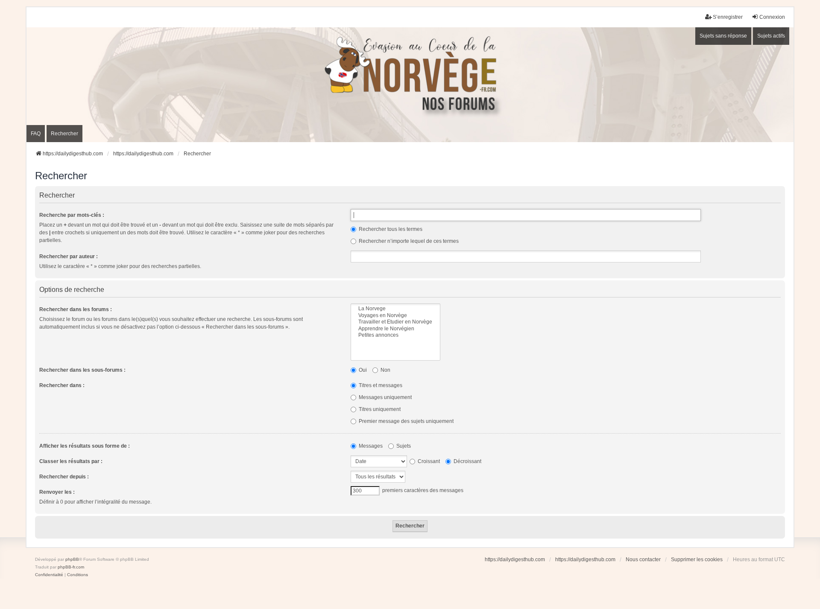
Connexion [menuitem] (772, 17)
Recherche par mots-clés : (71, 215)
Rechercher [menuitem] (64, 134)
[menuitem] (49, 575)
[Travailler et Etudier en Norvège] (395, 322)
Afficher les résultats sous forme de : (84, 446)
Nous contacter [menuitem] (643, 559)
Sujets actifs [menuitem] (771, 36)
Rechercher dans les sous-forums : (82, 370)
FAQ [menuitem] (36, 134)
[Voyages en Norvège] (395, 315)
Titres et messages (379, 385)
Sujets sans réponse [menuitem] (723, 36)
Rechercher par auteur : (68, 256)
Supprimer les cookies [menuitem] (697, 559)
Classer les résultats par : (70, 461)
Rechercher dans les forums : (75, 309)
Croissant (428, 461)
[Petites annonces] (395, 335)
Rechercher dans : (62, 385)
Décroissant (466, 461)
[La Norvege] (395, 309)
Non (384, 370)
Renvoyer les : (57, 492)
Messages (370, 446)
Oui (362, 370)
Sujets (403, 446)
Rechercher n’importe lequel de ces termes (408, 241)
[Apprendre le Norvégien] (395, 329)
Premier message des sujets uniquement (405, 421)
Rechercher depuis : (64, 477)
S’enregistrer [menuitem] (728, 17)
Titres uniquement (379, 409)
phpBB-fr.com (71, 567)
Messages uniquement (384, 397)
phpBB (72, 559)
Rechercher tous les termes (389, 229)
